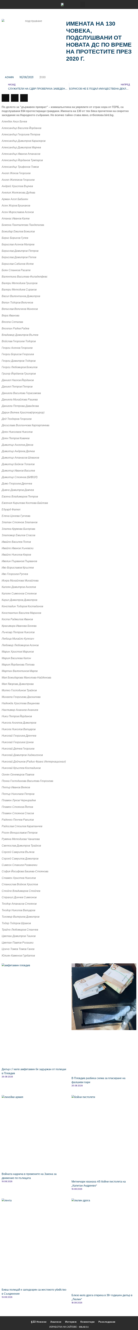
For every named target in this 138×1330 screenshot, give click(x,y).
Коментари (87, 1321)
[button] (82, 4)
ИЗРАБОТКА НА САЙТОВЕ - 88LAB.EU (69, 1326)
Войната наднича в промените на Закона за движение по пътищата (29, 1176)
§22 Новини (39, 1321)
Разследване (106, 1321)
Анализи (55, 1321)
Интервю (71, 1321)
